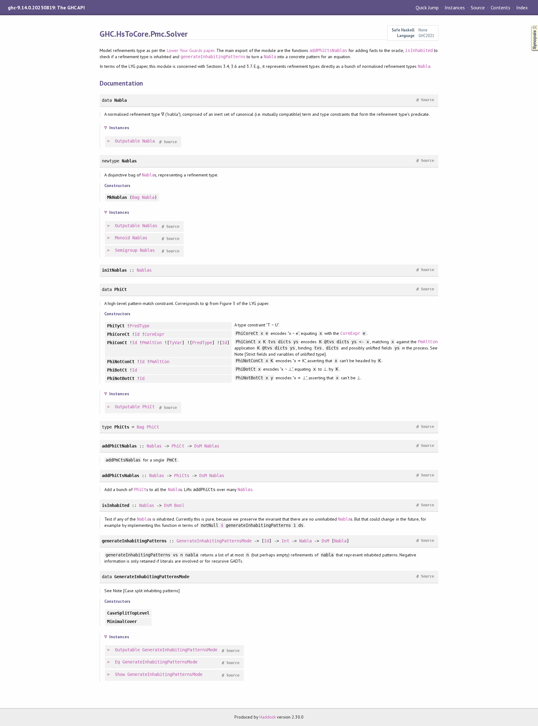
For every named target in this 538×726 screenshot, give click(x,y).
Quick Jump (427, 7)
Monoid (122, 237)
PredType (139, 325)
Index (522, 7)
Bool (179, 505)
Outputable (127, 140)
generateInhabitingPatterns (213, 56)
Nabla (270, 56)
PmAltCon (152, 342)
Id (136, 334)
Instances (455, 7)
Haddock (267, 717)
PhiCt (148, 406)
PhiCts (181, 475)
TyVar (175, 342)
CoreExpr (154, 334)
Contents (500, 7)
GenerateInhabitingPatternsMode (214, 540)
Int (285, 540)
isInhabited (418, 50)
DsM (198, 445)
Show (120, 674)
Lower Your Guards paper (191, 50)
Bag (135, 197)
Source (478, 7)
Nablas (149, 225)
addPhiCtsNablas (328, 50)
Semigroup (126, 250)
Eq (117, 661)
